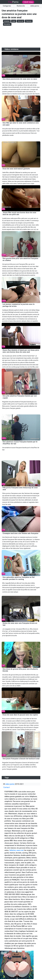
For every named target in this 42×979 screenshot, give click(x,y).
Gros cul (20, 21)
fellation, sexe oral (16, 850)
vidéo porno (34, 6)
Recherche (21, 6)
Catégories (7, 6)
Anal (13, 21)
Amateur (7, 21)
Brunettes (7, 24)
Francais (28, 21)
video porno (9, 784)
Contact (6, 787)
